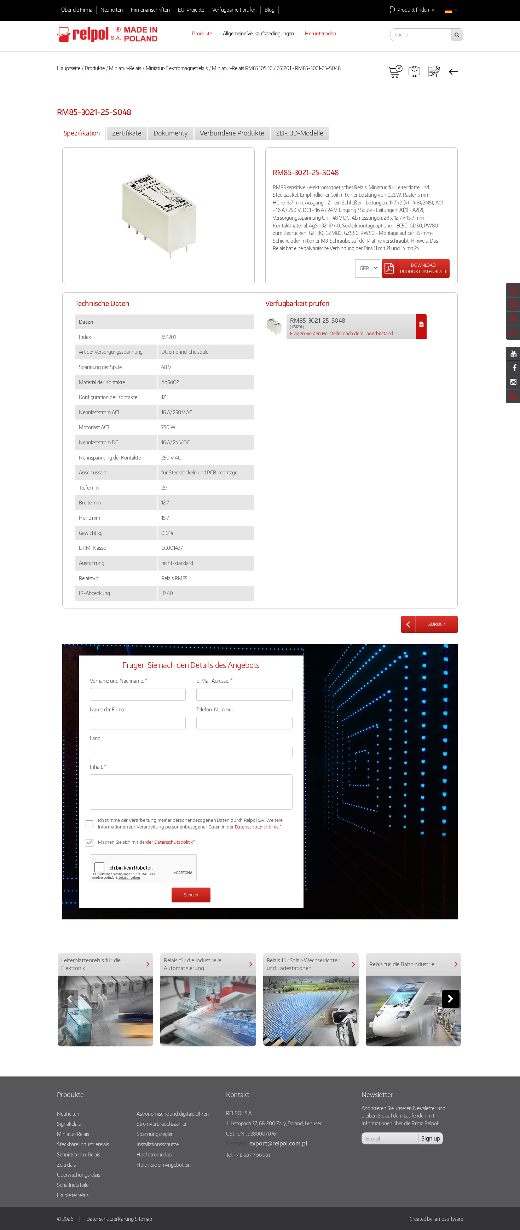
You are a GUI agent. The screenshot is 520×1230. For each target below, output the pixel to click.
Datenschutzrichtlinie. (257, 827)
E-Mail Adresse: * (214, 680)
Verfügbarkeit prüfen (234, 9)
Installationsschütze (158, 1144)
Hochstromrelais (154, 1154)
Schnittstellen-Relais (78, 1154)
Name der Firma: (107, 709)
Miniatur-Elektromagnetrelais (177, 68)
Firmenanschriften (150, 9)
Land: (96, 738)
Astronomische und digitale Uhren (173, 1113)
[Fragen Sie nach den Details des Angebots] (434, 71)
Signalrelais (69, 1123)
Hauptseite (68, 68)
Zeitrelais (66, 1164)
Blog (270, 9)
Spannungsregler (155, 1134)
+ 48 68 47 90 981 (252, 1155)
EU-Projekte (191, 9)
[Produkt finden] (414, 71)
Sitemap (143, 1218)
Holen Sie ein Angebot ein (164, 1164)
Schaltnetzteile (72, 1185)
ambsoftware (449, 1218)
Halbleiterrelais (72, 1195)
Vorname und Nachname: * (119, 680)
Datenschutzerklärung (110, 1218)
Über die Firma (76, 9)
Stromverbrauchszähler (162, 1123)
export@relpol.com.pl (278, 1143)
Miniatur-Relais (125, 68)
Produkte (95, 68)
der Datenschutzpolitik (169, 842)
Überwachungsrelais (78, 1174)
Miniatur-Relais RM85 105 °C (242, 68)
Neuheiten (111, 9)
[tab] (81, 133)
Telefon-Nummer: (215, 709)
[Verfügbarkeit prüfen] (395, 71)
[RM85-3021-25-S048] (421, 326)
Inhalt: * (98, 766)
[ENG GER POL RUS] (367, 268)
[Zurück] (453, 71)
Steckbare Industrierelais (83, 1144)
